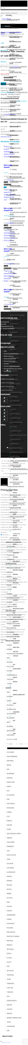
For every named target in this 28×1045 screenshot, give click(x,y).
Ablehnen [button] (7, 473)
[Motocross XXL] (6, 1043)
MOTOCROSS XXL (9, 32)
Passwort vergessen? (7, 92)
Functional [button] (4, 554)
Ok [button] (4, 473)
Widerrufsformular (10, 358)
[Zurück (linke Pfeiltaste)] (1, 642)
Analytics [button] (3, 589)
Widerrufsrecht (9, 356)
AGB (5, 351)
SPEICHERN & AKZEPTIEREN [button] (10, 637)
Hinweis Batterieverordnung (13, 368)
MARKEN (16, 32)
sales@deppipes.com (9, 114)
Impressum (7, 371)
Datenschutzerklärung (11, 353)
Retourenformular (9, 361)
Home (2, 32)
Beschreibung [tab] (8, 77)
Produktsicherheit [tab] (10, 80)
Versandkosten (15, 66)
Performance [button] (5, 572)
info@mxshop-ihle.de (6, 136)
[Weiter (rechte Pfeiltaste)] (2, 642)
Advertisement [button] (5, 607)
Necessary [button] (4, 532)
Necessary (5, 534)
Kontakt (6, 363)
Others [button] (3, 624)
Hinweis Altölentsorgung (12, 366)
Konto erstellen (22, 101)
